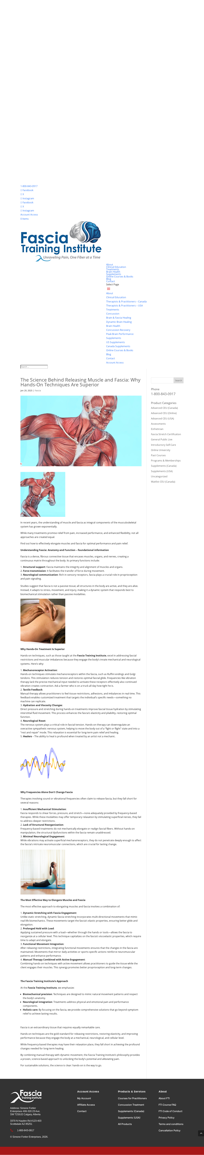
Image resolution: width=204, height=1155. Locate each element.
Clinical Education (116, 267)
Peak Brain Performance (120, 334)
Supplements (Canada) (164, 465)
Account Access (29, 214)
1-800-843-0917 (28, 186)
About (109, 264)
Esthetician (157, 429)
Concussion (112, 313)
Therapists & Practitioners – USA (124, 305)
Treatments (112, 269)
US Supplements (115, 342)
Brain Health (113, 271)
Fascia (38, 390)
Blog (108, 279)
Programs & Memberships (166, 460)
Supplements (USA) (162, 471)
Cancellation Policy (169, 1130)
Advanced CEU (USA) (162, 418)
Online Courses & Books (119, 276)
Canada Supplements (118, 346)
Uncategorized (159, 476)
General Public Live (161, 439)
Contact (110, 281)
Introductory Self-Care (163, 444)
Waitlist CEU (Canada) (163, 481)
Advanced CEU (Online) (164, 413)
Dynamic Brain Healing (119, 322)
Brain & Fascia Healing (118, 317)
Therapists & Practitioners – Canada (126, 301)
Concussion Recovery (118, 330)
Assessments (158, 423)
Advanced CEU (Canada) (164, 408)
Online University (160, 450)
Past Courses (158, 455)
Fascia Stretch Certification (166, 434)
